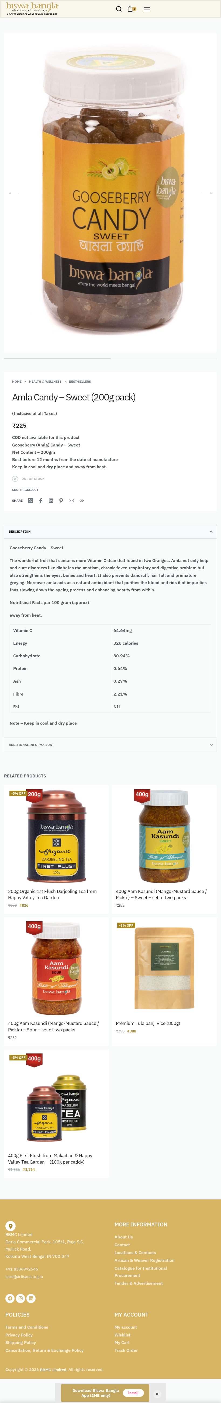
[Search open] (119, 9)
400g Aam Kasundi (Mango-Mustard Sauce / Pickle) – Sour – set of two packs (53, 1026)
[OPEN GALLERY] (110, 193)
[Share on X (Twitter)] (30, 500)
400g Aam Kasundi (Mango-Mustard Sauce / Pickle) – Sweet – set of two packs (161, 894)
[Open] (146, 9)
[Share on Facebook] (40, 500)
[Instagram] (20, 1298)
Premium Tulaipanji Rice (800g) (148, 1023)
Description (20, 531)
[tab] (110, 532)
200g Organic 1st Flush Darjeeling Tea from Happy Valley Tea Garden (52, 894)
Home (17, 381)
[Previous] (14, 193)
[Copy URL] (81, 500)
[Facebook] (10, 1298)
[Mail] (71, 500)
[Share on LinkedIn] (51, 500)
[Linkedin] (31, 1298)
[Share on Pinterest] (61, 500)
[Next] (207, 193)
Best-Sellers (80, 381)
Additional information (30, 745)
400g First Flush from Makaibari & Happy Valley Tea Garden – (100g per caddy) (50, 1159)
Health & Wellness (45, 381)
